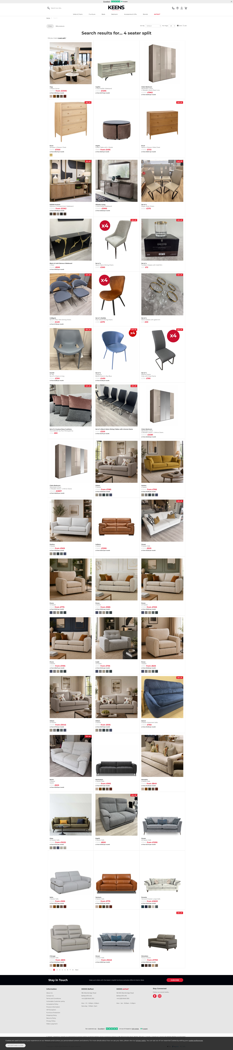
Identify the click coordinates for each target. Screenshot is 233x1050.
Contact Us (50, 996)
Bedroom (114, 14)
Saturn (149, 721)
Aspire (104, 146)
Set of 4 (147, 205)
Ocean (145, 545)
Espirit (99, 839)
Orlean (98, 486)
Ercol (58, 146)
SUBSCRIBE (175, 980)
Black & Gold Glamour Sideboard (61, 264)
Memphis (145, 780)
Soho (54, 898)
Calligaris (60, 319)
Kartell (57, 374)
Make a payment (52, 1024)
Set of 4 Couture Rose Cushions (61, 430)
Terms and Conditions (53, 998)
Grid (180, 25)
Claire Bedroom (150, 88)
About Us (49, 993)
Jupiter (103, 87)
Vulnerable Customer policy (55, 1001)
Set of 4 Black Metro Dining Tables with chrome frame (114, 429)
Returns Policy (51, 1018)
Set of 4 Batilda (103, 319)
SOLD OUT (162, 216)
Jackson (99, 898)
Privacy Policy (50, 1021)
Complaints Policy (52, 1004)
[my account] (181, 8)
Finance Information (53, 1007)
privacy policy (141, 1040)
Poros (53, 604)
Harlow (144, 486)
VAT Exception (51, 1010)
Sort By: (142, 25)
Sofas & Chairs (77, 14)
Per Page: (165, 25)
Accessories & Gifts (130, 14)
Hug (55, 87)
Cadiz (98, 662)
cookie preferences (196, 1040)
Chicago (54, 957)
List (185, 25)
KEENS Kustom (61, 205)
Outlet (157, 14)
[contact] (173, 8)
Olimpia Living (103, 205)
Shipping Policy (51, 1015)
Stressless (146, 957)
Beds (103, 14)
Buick (52, 781)
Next (76, 970)
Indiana (98, 545)
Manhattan (99, 780)
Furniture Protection (53, 1012)
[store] (177, 8)
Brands (145, 14)
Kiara (54, 839)
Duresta (150, 898)
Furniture (92, 14)
